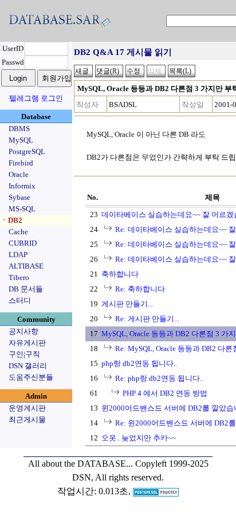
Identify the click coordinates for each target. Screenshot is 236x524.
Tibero (19, 277)
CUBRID (23, 243)
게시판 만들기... (127, 304)
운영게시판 (27, 408)
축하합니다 (120, 274)
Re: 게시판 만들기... (147, 318)
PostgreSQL (27, 151)
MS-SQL (22, 208)
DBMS (19, 128)
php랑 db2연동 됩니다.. (139, 363)
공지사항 (23, 331)
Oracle (19, 174)
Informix (22, 186)
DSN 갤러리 (28, 365)
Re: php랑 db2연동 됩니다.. (159, 378)
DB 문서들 (26, 289)
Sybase (19, 197)
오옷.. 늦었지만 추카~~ (138, 438)
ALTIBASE (26, 266)
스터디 (20, 300)
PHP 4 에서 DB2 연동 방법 (165, 393)
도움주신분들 (31, 377)
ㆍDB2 (11, 220)
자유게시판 (27, 342)
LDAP (18, 254)
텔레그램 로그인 (36, 98)
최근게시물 (27, 419)
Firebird (21, 163)
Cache (18, 231)
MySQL (21, 140)
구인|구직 (24, 354)
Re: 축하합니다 (140, 289)
